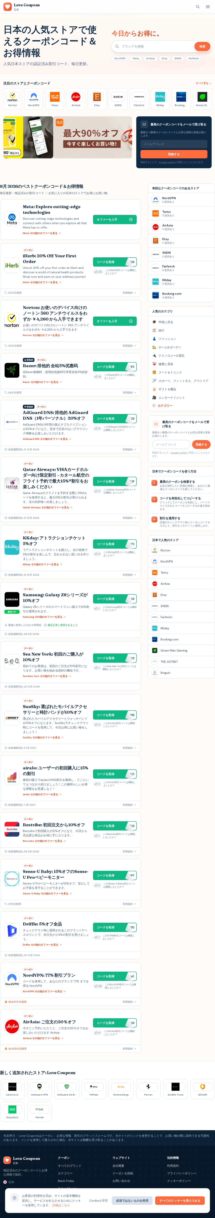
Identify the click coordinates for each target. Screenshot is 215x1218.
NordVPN (119, 58)
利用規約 (173, 1166)
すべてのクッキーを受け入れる (180, 1200)
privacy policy (167, 162)
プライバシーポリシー (182, 1173)
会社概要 (118, 1166)
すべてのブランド (69, 1166)
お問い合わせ (121, 1181)
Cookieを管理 (98, 1200)
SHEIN (177, 58)
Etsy (164, 58)
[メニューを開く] (208, 7)
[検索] (198, 7)
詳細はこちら (61, 1205)
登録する (174, 154)
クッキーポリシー (179, 1181)
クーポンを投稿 (123, 1173)
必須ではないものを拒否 (132, 1200)
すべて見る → (204, 83)
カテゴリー (65, 1173)
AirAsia (150, 58)
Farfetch (194, 58)
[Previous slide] (10, 137)
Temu (135, 58)
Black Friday (66, 1181)
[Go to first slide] (125, 137)
